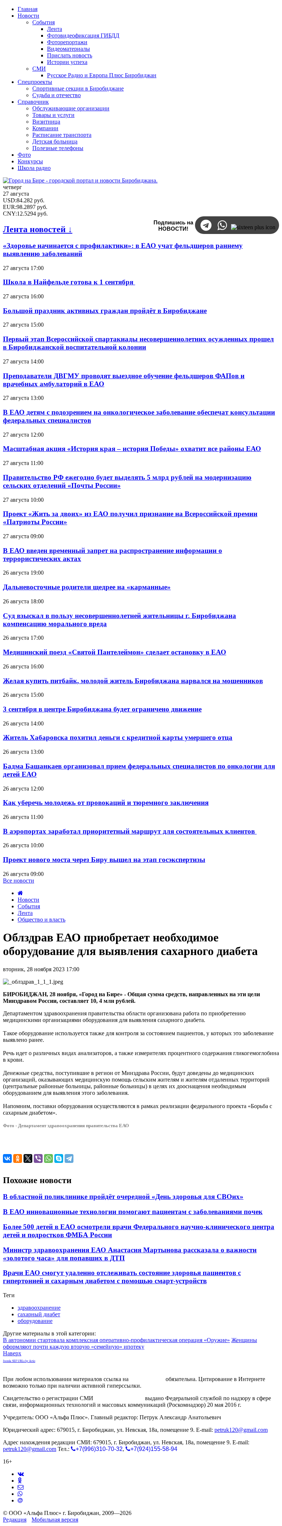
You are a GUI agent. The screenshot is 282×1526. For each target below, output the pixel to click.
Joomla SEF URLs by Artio (19, 1361)
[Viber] (38, 1158)
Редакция (14, 1519)
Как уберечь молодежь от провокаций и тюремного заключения (106, 802)
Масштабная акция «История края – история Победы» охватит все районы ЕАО (132, 449)
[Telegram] (69, 1158)
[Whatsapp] (20, 1494)
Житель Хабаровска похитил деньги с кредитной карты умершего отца (117, 737)
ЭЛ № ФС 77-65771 (119, 1398)
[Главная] (20, 893)
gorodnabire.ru (147, 1379)
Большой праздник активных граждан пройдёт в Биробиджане (105, 311)
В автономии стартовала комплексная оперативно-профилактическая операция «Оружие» (116, 1340)
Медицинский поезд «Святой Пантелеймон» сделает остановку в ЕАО (114, 652)
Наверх (12, 1353)
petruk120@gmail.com (241, 1430)
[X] (28, 1158)
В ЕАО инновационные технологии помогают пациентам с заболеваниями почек (133, 1212)
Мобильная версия (55, 1519)
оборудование (35, 1321)
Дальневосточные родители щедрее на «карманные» (87, 587)
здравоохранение (39, 1308)
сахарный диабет (39, 1314)
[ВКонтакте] (7, 1158)
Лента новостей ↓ (37, 229)
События (29, 906)
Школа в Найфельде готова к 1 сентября (69, 282)
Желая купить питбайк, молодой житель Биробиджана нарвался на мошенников (133, 681)
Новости (28, 900)
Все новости (18, 880)
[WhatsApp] (48, 1158)
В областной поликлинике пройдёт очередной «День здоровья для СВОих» (123, 1196)
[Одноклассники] (17, 1158)
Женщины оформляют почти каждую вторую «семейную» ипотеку (130, 1343)
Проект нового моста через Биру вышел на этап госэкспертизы (104, 859)
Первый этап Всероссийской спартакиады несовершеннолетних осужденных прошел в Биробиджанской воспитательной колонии (138, 343)
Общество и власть (41, 919)
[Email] (20, 1500)
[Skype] (58, 1158)
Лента (25, 913)
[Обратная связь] (21, 1487)
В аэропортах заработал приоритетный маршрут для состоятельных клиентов (130, 831)
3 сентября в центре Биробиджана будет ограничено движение (102, 709)
